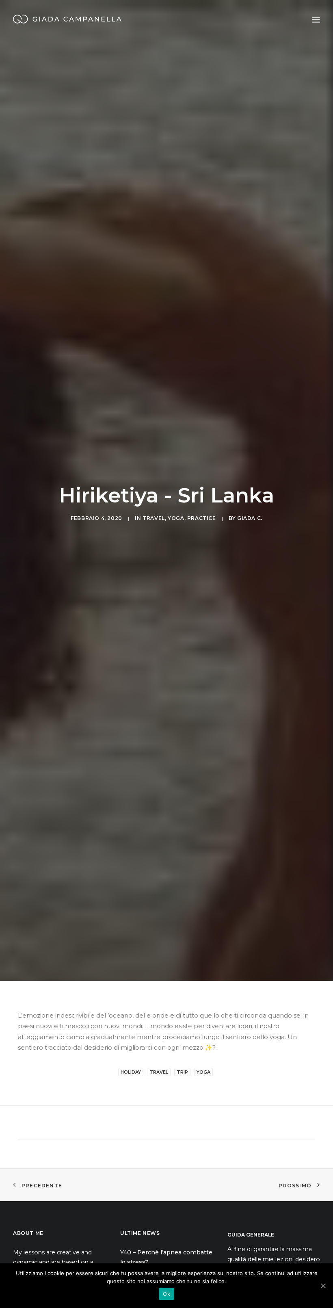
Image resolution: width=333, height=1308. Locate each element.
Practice (201, 518)
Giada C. (249, 518)
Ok (166, 1294)
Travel (154, 518)
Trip (182, 1072)
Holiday (131, 1072)
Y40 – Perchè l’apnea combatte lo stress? (166, 1257)
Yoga (176, 518)
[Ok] (323, 1286)
